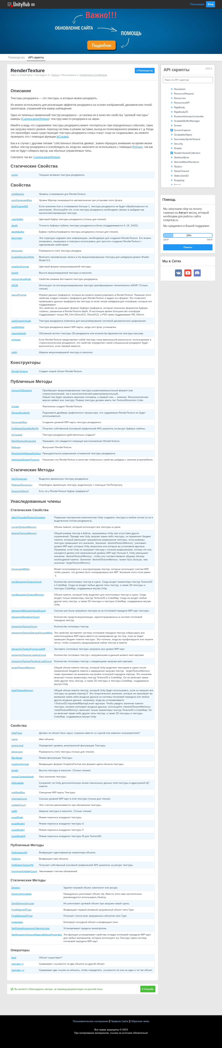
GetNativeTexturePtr (22, 865)
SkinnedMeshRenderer (186, 162)
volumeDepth (18, 333)
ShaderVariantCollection (187, 153)
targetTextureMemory (23, 667)
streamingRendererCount (25, 617)
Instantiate (17, 922)
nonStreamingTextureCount (26, 581)
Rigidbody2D (181, 111)
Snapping (179, 180)
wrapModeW (18, 836)
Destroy (15, 887)
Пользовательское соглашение (90, 1021)
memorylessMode (21, 279)
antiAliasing (17, 194)
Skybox (178, 166)
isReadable (17, 782)
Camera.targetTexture (35, 118)
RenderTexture (19, 371)
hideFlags (16, 733)
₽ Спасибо (148, 989)
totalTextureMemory (22, 690)
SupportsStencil (20, 491)
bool (13, 957)
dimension (17, 250)
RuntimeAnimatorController (189, 116)
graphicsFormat (20, 266)
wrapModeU (18, 823)
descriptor (16, 238)
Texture (55, 75)
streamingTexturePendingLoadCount (31, 661)
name (14, 739)
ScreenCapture (182, 130)
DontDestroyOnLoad (22, 903)
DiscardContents (20, 412)
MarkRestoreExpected (23, 441)
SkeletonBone (181, 157)
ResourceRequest (184, 93)
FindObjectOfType (21, 909)
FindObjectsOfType (22, 915)
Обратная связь (140, 1021)
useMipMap (17, 327)
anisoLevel (17, 745)
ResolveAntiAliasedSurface (26, 453)
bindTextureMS (19, 206)
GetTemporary (19, 478)
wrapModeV (18, 829)
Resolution (180, 89)
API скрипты (36, 57)
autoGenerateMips (21, 200)
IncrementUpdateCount (24, 871)
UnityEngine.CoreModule (93, 75)
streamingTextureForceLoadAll (28, 649)
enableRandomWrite (22, 257)
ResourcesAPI (182, 102)
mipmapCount (19, 798)
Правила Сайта (119, 1021)
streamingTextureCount (24, 626)
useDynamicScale (21, 320)
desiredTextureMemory (24, 533)
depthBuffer (17, 231)
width (14, 352)
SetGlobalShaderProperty (25, 459)
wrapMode (17, 817)
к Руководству (144, 70)
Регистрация (197, 4)
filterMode (16, 757)
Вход (210, 4)
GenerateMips (19, 422)
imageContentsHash (22, 776)
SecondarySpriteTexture (187, 139)
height (14, 272)
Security (178, 143)
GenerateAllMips (20, 569)
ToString (15, 858)
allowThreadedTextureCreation (28, 517)
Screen (178, 125)
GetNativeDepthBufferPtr (25, 428)
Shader (178, 148)
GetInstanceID (19, 852)
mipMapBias (18, 792)
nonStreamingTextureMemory (27, 594)
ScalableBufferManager (187, 121)
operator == (17, 970)
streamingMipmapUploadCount (28, 610)
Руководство (16, 57)
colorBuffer (17, 219)
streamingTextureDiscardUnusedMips (32, 632)
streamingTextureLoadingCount (28, 655)
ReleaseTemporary (21, 484)
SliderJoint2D (181, 175)
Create (15, 406)
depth (14, 225)
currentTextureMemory (23, 527)
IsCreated (63, 136)
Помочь (187, 247)
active (14, 174)
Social (177, 184)
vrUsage (16, 339)
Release (137, 146)
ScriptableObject (183, 134)
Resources (180, 98)
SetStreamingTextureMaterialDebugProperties (36, 934)
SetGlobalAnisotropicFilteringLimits (30, 928)
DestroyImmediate (21, 893)
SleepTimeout (181, 171)
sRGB (14, 285)
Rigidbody (179, 107)
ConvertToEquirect (21, 390)
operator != (17, 963)
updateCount (18, 805)
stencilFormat (18, 294)
